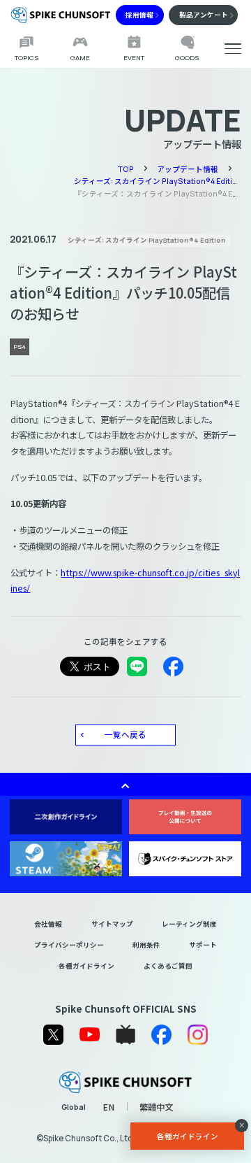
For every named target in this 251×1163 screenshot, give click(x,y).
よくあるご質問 (168, 966)
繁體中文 (156, 1107)
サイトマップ (112, 924)
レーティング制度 (189, 924)
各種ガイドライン (86, 966)
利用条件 (146, 945)
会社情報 (48, 924)
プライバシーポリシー (69, 945)
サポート (203, 945)
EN (108, 1107)
